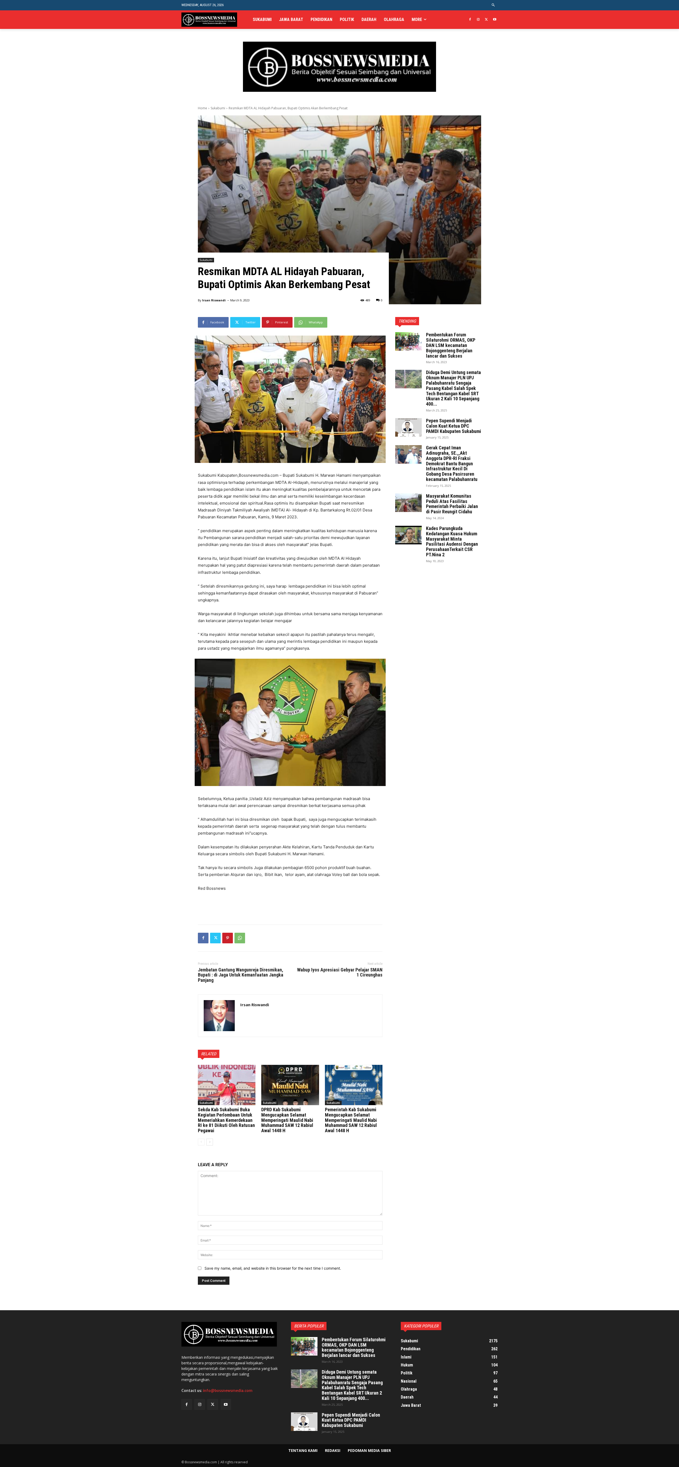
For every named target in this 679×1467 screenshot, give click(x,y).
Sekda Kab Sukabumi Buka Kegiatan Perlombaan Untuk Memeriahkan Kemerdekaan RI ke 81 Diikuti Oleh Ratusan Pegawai (226, 1120)
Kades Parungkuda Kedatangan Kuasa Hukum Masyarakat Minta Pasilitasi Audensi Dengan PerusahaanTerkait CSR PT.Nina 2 (452, 541)
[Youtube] (494, 20)
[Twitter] (486, 20)
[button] (493, 5)
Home (202, 108)
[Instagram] (478, 20)
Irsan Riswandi (214, 300)
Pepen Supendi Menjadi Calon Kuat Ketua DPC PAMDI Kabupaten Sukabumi (453, 426)
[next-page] (209, 1142)
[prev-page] (201, 1142)
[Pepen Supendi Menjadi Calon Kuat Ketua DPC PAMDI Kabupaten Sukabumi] (408, 427)
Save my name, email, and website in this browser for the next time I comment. (272, 1268)
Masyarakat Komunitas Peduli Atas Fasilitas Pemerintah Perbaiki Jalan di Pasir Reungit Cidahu (452, 503)
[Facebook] (470, 20)
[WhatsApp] (239, 938)
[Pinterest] (227, 938)
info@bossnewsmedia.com (228, 1390)
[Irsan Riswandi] (219, 1015)
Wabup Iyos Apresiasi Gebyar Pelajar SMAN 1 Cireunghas (339, 972)
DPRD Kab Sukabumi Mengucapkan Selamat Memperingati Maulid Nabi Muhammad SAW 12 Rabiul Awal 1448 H (287, 1120)
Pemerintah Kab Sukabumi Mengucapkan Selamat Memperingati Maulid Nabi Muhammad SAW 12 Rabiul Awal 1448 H (351, 1120)
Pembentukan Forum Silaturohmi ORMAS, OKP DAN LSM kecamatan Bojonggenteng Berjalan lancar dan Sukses (450, 345)
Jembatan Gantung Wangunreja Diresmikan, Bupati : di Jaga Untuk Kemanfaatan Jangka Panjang (240, 975)
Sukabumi (218, 108)
